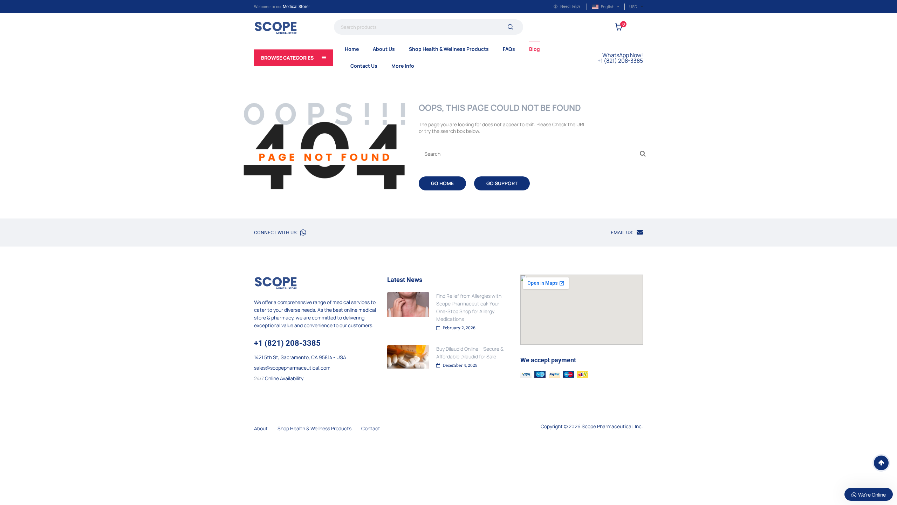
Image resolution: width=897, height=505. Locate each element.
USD (633, 6)
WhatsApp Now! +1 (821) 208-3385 (620, 58)
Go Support (502, 183)
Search (510, 27)
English (607, 6)
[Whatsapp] (303, 232)
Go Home (442, 183)
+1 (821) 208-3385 (287, 343)
